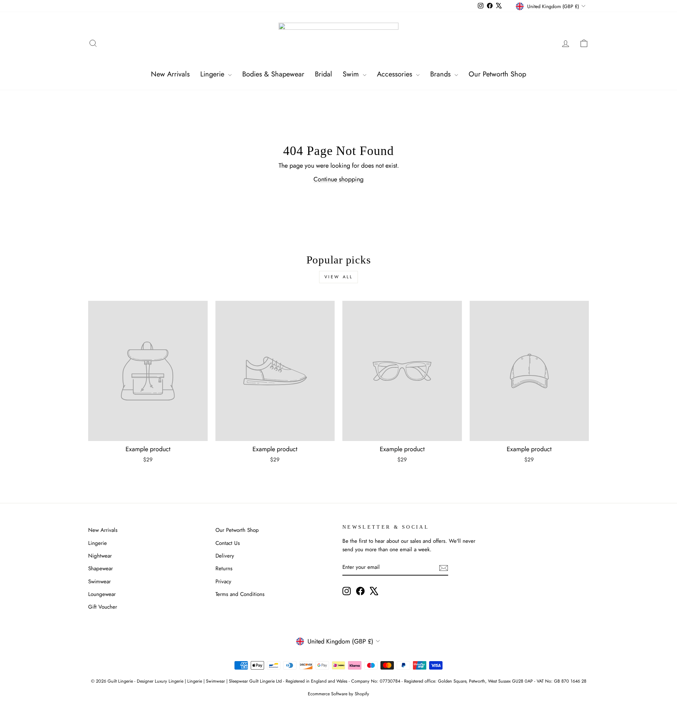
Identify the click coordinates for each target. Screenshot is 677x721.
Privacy (223, 581)
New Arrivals (170, 74)
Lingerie (213, 74)
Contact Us (227, 543)
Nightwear (100, 556)
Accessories (395, 74)
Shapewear (100, 568)
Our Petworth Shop (497, 74)
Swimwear (99, 581)
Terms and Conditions (239, 594)
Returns (223, 568)
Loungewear (102, 594)
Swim (352, 74)
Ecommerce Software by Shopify (338, 694)
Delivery (224, 556)
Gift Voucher (102, 607)
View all (338, 277)
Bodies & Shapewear (273, 74)
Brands (441, 74)
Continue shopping (338, 179)
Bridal (323, 74)
